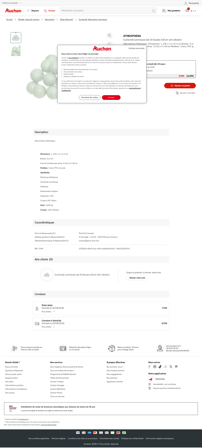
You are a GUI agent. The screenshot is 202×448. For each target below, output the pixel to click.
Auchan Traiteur (57, 381)
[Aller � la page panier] (190, 10)
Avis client (9, 381)
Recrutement (112, 378)
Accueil (9, 19)
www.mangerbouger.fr (48, 425)
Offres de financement (59, 378)
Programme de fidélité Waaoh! (63, 374)
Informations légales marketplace (160, 438)
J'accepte (111, 97)
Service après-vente (13, 374)
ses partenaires (73, 58)
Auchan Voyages (57, 385)
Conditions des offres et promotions (83, 438)
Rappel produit (11, 378)
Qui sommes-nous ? (115, 367)
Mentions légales (59, 438)
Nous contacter (11, 367)
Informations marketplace (16, 389)
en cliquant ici (24, 419)
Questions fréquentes (14, 370)
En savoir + (128, 50)
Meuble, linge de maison (28, 19)
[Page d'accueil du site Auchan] (14, 10)
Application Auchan (115, 381)
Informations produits (14, 385)
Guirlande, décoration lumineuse (93, 19)
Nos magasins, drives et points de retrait (66, 367)
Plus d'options (147, 70)
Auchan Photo (56, 393)
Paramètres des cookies (89, 97)
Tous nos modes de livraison (62, 370)
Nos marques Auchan (115, 370)
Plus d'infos (46, 311)
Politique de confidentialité (132, 438)
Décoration (49, 19)
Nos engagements (114, 374)
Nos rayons (10, 393)
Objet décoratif (66, 19)
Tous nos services (57, 396)
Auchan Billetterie (57, 389)
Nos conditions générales (38, 438)
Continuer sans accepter (137, 48)
